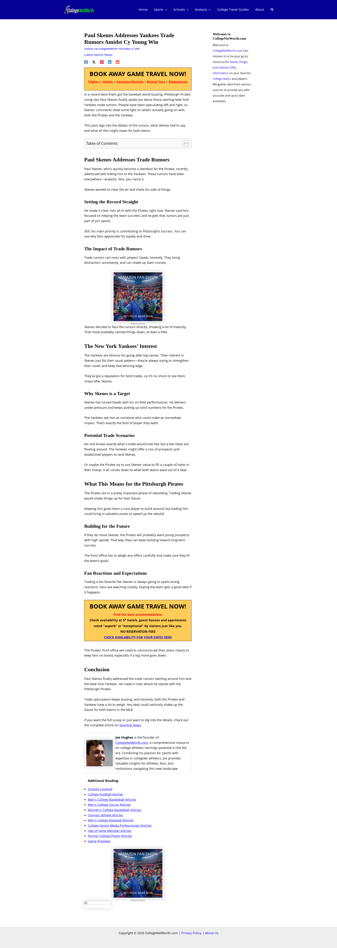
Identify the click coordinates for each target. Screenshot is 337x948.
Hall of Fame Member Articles (109, 831)
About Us (212, 933)
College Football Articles (105, 794)
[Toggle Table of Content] (184, 143)
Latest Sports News (98, 55)
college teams (222, 79)
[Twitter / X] (94, 61)
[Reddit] (117, 61)
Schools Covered (100, 789)
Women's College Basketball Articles (114, 810)
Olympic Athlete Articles (105, 815)
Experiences (178, 82)
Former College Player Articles (110, 836)
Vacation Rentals (129, 82)
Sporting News (130, 725)
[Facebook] (86, 61)
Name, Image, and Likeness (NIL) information (230, 67)
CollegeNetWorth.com (131, 742)
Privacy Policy (191, 933)
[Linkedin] (109, 61)
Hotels (108, 82)
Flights (93, 82)
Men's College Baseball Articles (111, 820)
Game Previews (99, 841)
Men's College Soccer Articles (109, 805)
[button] (165, 9)
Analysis (88, 48)
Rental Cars (156, 82)
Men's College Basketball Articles (112, 799)
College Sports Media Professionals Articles (120, 825)
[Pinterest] (102, 61)
